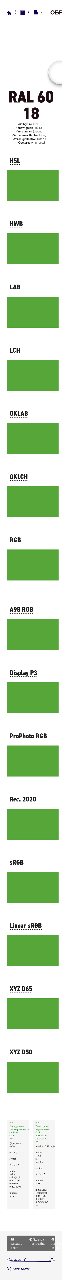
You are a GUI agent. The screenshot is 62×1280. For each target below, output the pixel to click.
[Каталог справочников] (26, 12)
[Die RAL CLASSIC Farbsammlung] (40, 12)
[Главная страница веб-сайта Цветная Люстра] (13, 12)
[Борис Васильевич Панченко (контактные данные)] (52, 1259)
